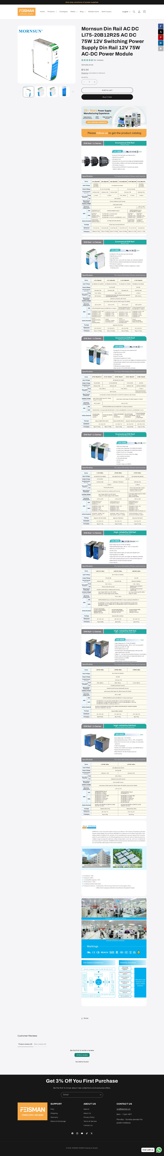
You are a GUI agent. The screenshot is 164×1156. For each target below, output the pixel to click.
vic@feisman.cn (124, 1109)
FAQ (52, 1109)
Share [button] (86, 1018)
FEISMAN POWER (78, 1148)
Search (86, 1109)
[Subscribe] (100, 1095)
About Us (87, 1113)
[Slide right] (73, 91)
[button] (52, 11)
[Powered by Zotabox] (160, 48)
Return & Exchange (58, 1121)
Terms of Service (90, 1121)
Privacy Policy (89, 1117)
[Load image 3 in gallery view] (52, 91)
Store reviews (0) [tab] (40, 1044)
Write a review (82, 1055)
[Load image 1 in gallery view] (28, 91)
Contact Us (88, 1125)
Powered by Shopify (91, 1148)
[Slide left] (20, 91)
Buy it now (107, 97)
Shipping (84, 73)
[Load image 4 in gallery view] (64, 91)
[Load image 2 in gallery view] (40, 91)
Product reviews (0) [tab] (25, 1044)
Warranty (54, 1117)
